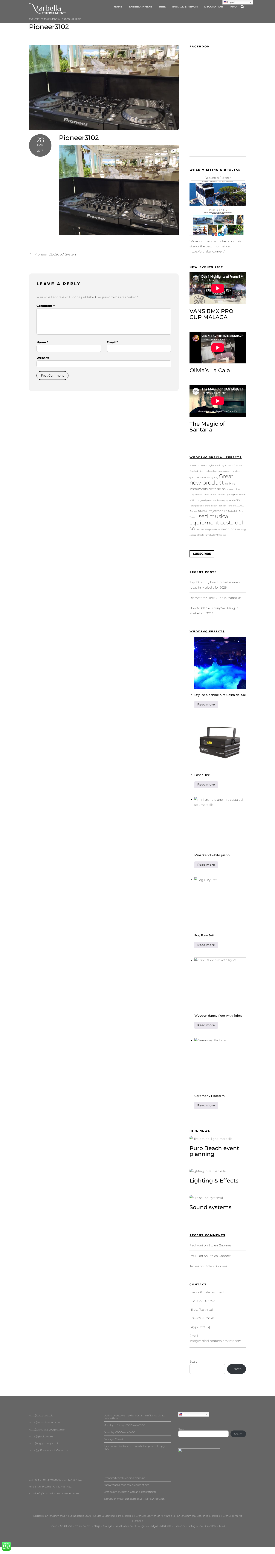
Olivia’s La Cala (210, 370)
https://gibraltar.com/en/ (207, 251)
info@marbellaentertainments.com (215, 1341)
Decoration (213, 6)
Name (42, 342)
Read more (206, 704)
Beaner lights (207, 465)
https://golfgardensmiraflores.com (49, 1450)
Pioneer (222, 506)
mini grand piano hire (205, 500)
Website (43, 358)
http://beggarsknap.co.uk (44, 1443)
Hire (162, 6)
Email (112, 342)
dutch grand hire (226, 471)
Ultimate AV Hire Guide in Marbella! (215, 598)
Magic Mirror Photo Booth (203, 495)
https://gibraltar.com (41, 1436)
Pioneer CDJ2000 (235, 506)
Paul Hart (196, 1245)
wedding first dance (211, 529)
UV (198, 529)
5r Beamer (195, 465)
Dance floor (232, 465)
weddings (228, 529)
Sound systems (211, 1207)
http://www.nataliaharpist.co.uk (47, 1429)
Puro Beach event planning (214, 1151)
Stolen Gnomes (220, 1245)
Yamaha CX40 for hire (215, 535)
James (194, 1266)
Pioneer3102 (49, 27)
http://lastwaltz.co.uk (41, 1415)
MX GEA (236, 500)
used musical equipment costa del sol (216, 522)
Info (233, 6)
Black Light (220, 465)
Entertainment (140, 6)
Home (118, 6)
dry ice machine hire (206, 471)
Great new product (211, 479)
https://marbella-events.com (45, 1422)
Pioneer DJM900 (198, 511)
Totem (242, 511)
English (186, 1414)
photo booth (210, 506)
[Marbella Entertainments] (47, 12)
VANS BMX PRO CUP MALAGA (211, 314)
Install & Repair (185, 6)
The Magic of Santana (207, 426)
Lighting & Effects (214, 1180)
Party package (197, 506)
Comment (45, 306)
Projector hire (217, 511)
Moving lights (224, 500)
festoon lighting (210, 477)
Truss (192, 517)
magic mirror (233, 489)
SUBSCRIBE (202, 554)
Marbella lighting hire (227, 495)
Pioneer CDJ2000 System (55, 254)
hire (226, 484)
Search (195, 1361)
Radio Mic (233, 511)
